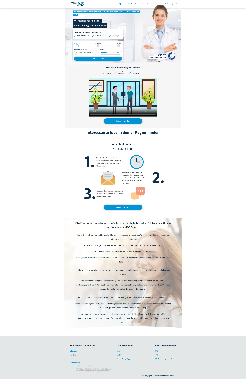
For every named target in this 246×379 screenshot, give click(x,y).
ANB (119, 354)
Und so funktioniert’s (149, 4)
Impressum (74, 358)
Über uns (73, 351)
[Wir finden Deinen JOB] (77, 4)
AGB (156, 354)
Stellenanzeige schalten (171, 4)
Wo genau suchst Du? (80, 49)
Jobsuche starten (98, 58)
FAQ (119, 351)
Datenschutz (75, 362)
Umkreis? (102, 49)
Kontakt (73, 354)
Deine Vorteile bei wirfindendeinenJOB (87, 32)
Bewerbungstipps (124, 358)
